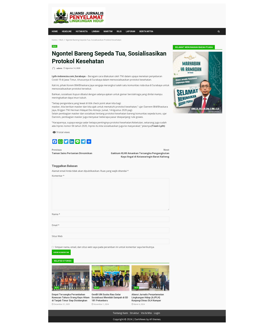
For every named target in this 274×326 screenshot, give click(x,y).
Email (55, 225)
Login (157, 313)
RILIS (119, 31)
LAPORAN (130, 31)
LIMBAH (95, 31)
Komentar (58, 175)
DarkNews (140, 319)
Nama (56, 214)
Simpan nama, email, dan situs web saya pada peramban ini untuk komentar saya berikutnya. (104, 247)
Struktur (134, 313)
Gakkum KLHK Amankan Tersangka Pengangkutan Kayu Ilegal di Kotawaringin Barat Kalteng (140, 153)
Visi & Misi (146, 313)
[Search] (219, 31)
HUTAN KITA (81, 31)
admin (59, 68)
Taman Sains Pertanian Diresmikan (72, 151)
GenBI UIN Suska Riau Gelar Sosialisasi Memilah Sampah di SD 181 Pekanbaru (110, 278)
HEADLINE (66, 31)
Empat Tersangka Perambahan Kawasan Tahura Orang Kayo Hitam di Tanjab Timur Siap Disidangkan (70, 278)
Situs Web (57, 236)
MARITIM (108, 31)
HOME (55, 31)
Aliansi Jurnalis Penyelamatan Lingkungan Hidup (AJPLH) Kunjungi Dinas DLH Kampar (150, 278)
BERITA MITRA (146, 31)
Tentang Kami (120, 313)
